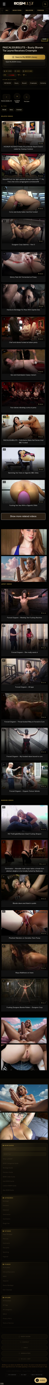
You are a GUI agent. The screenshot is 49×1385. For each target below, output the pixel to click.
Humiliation (6, 1219)
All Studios (6, 1267)
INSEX (5, 1276)
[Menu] (4, 4)
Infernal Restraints (9, 1272)
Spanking (6, 1252)
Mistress (5, 1239)
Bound (24, 83)
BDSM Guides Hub (10, 1149)
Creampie (33, 83)
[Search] (45, 4)
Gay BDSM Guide (8, 1190)
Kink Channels (7, 1290)
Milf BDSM (7, 83)
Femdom (40, 10)
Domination (6, 1214)
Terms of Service (8, 1323)
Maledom (29, 10)
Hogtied (5, 1257)
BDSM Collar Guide (9, 1177)
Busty (16, 83)
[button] (24, 28)
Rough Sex (6, 1223)
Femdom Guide (8, 1172)
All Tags (5, 1305)
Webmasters (26, 1353)
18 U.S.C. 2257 (26, 1359)
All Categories (7, 1310)
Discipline (6, 1248)
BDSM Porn (17, 10)
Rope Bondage (7, 1234)
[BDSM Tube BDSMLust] (24, 5)
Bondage (6, 1201)
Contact (25, 1342)
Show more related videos (23, 516)
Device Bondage (8, 1285)
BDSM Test (7, 1154)
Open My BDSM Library (13, 62)
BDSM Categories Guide (10, 1163)
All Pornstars (7, 1301)
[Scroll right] (47, 10)
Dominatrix (6, 1243)
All (7, 10)
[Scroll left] (2, 10)
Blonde (4, 109)
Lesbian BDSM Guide (9, 1186)
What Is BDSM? (8, 1159)
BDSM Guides (26, 1336)
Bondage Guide (8, 1168)
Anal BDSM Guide (8, 1181)
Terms (34, 1371)
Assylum (5, 1281)
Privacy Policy (7, 1318)
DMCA (5, 1314)
